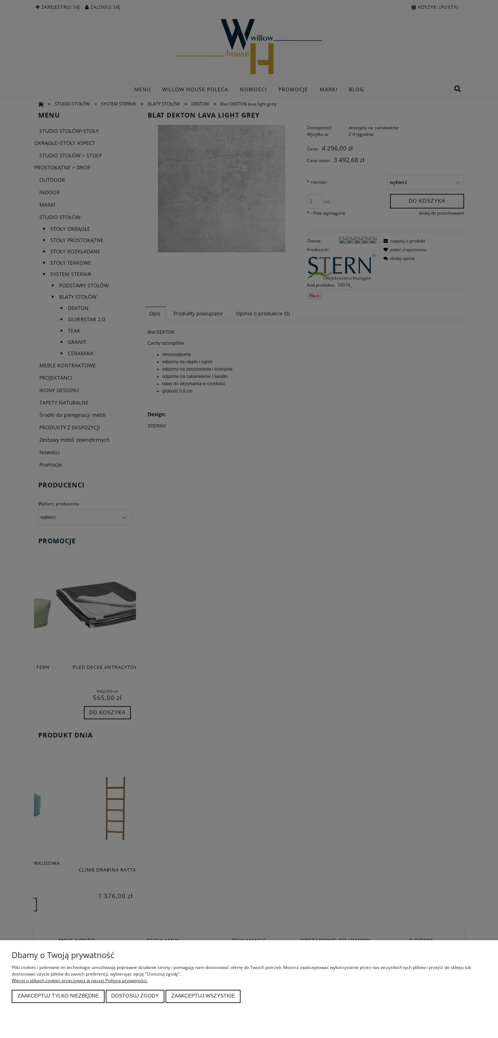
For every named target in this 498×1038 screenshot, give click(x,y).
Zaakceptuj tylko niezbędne (58, 996)
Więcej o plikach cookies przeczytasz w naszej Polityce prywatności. (80, 980)
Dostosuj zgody (135, 996)
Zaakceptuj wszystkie (203, 996)
